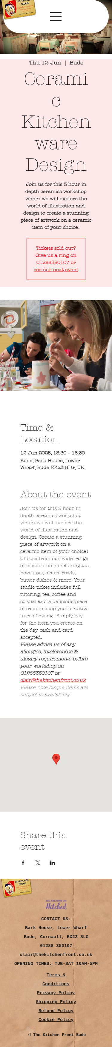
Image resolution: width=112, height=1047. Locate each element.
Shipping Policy (56, 1002)
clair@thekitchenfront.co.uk (56, 954)
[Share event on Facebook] (23, 863)
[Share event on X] (38, 863)
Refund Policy (56, 1011)
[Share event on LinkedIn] (52, 863)
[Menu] (56, 17)
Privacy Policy (56, 993)
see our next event (56, 269)
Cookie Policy (56, 1020)
